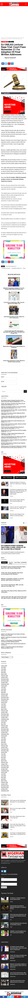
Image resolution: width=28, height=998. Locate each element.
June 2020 (3, 775)
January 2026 (4, 677)
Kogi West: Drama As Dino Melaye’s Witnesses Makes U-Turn (12, 647)
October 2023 (4, 717)
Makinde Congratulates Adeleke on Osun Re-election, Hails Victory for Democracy (14, 289)
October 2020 (4, 769)
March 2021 (4, 760)
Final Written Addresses (17, 268)
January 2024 (4, 712)
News (12, 41)
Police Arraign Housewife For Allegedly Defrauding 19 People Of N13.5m (18, 907)
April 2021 (3, 759)
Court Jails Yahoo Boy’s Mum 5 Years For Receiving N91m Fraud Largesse (17, 826)
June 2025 (3, 689)
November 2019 (5, 787)
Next (25, 533)
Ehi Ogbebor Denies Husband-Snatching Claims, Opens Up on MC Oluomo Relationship (12, 401)
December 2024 (5, 697)
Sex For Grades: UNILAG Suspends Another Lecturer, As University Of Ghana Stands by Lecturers (13, 179)
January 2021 (4, 764)
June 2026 (3, 669)
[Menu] (1, 4)
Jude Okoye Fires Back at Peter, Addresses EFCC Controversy (14, 317)
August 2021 (4, 752)
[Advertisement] (14, 21)
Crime (11, 829)
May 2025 (3, 690)
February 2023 (4, 725)
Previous (2, 533)
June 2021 (3, 755)
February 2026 (4, 675)
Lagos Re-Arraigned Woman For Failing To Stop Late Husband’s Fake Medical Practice (13, 437)
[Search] (25, 4)
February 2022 (4, 745)
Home (2, 37)
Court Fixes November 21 (11, 266)
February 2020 (4, 782)
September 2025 (5, 684)
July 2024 (3, 704)
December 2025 (5, 679)
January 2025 (4, 695)
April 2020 (3, 779)
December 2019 (5, 785)
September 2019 (5, 790)
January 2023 (4, 727)
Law (5, 37)
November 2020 (5, 767)
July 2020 (3, 774)
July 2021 (3, 754)
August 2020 (4, 772)
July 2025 (3, 687)
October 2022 (4, 732)
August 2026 (4, 665)
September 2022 (5, 734)
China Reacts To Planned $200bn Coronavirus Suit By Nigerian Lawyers (11, 641)
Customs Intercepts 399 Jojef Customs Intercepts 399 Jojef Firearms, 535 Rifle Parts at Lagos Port (14, 332)
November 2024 (5, 699)
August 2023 (4, 720)
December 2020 (5, 765)
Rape (24, 268)
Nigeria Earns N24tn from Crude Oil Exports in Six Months (14, 347)
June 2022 (3, 739)
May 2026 (3, 670)
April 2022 (3, 742)
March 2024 (4, 709)
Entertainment (12, 951)
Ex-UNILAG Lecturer (6, 268)
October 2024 (4, 700)
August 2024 (4, 702)
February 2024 (4, 710)
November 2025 (5, 680)
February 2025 (4, 694)
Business (11, 836)
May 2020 (3, 777)
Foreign (11, 517)
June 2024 (3, 705)
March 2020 (4, 780)
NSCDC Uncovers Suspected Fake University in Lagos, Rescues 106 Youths (12, 427)
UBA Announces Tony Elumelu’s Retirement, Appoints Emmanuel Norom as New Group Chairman (13, 447)
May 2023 (3, 724)
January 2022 (4, 747)
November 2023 (5, 715)
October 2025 (4, 682)
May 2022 (3, 740)
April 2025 (3, 692)
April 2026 (3, 672)
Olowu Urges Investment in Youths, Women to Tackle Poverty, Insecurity (14, 361)
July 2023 (3, 722)
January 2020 (4, 784)
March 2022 (4, 744)
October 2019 (4, 789)
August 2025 (4, 685)
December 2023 (5, 714)
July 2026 (3, 667)
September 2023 (5, 719)
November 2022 (5, 730)
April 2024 (3, 707)
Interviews (12, 510)
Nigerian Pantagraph (10, 57)
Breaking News (12, 960)
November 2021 (5, 750)
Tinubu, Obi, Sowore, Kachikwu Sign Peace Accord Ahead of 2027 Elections (12, 573)
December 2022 (5, 729)
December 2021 (5, 749)
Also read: (4, 177)
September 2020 (5, 770)
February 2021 (4, 762)
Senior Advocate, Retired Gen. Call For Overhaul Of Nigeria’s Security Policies (18, 916)
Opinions (11, 496)
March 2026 (4, 674)
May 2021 (3, 757)
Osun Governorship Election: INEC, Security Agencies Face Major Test (14, 303)
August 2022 (4, 735)
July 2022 (3, 737)
